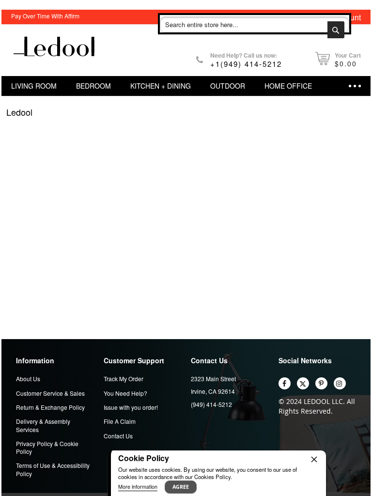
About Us (28, 379)
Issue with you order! (131, 407)
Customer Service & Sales (50, 393)
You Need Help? (125, 393)
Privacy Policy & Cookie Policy (47, 447)
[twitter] (303, 383)
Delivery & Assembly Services (43, 425)
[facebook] (285, 383)
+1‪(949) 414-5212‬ (246, 64)
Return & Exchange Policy (50, 407)
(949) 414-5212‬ (211, 404)
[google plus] (340, 383)
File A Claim (120, 421)
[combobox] (254, 24)
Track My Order (123, 379)
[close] (314, 459)
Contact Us (118, 436)
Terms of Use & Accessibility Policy (53, 469)
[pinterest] (321, 383)
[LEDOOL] (54, 50)
